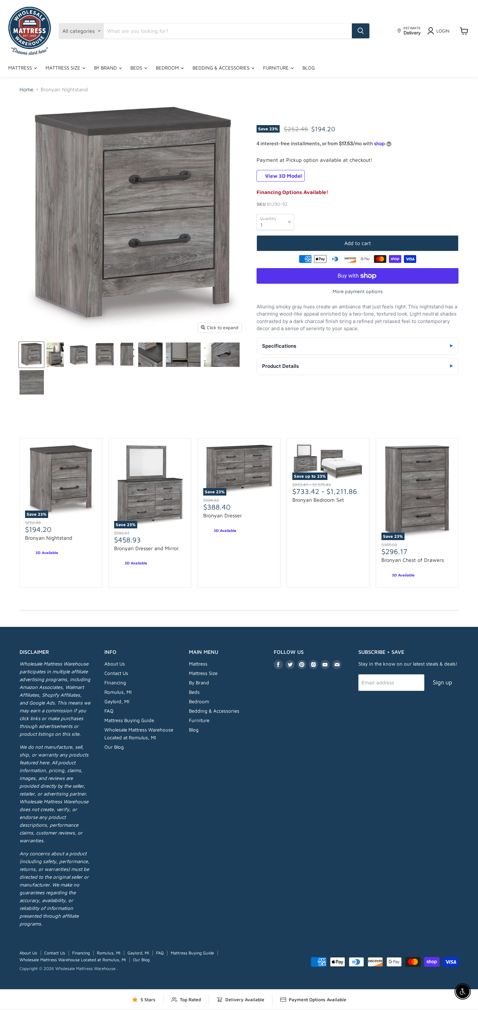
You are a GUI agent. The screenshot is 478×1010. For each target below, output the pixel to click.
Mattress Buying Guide (129, 720)
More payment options (358, 291)
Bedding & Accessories (222, 68)
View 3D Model (283, 176)
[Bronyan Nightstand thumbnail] (31, 355)
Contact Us (116, 673)
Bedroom (168, 68)
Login (442, 30)
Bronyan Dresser (222, 515)
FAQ (108, 711)
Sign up (442, 682)
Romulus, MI (118, 692)
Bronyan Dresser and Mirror (146, 548)
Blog (308, 68)
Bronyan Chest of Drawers (412, 560)
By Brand (106, 68)
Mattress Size (64, 68)
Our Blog (114, 747)
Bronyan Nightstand (48, 538)
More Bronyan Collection (239, 424)
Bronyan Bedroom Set (318, 500)
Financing (115, 682)
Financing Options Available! (292, 192)
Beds (136, 68)
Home (26, 89)
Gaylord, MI (116, 701)
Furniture (276, 68)
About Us (114, 664)
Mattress (20, 68)
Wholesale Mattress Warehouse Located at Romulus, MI (73, 959)
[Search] (360, 30)
